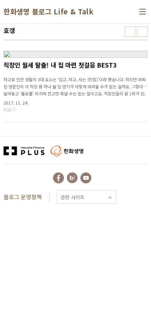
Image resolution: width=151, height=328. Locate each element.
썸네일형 (130, 31)
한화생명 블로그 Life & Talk (48, 11)
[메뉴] (142, 11)
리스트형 (142, 31)
